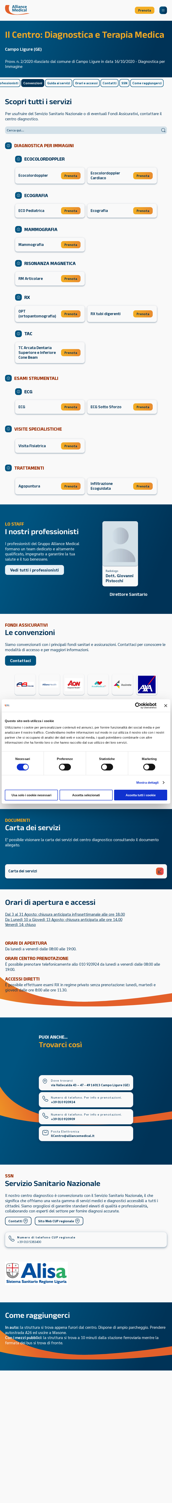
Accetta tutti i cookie (141, 795)
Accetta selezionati (86, 795)
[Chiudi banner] (165, 705)
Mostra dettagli (147, 782)
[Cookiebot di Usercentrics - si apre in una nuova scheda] (138, 705)
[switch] (65, 767)
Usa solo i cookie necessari (31, 795)
